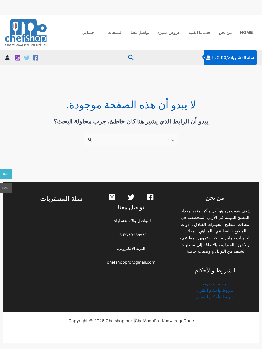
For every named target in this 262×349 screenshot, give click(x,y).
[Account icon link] (7, 57)
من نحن (225, 32)
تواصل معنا (139, 32)
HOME (246, 32)
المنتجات (114, 32)
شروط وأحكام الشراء (215, 290)
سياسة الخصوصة (215, 283)
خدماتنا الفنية (200, 32)
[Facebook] (36, 58)
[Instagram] (18, 58)
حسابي (88, 32)
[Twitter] (27, 58)
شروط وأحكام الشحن (215, 296)
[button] (131, 57)
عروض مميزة (168, 32)
